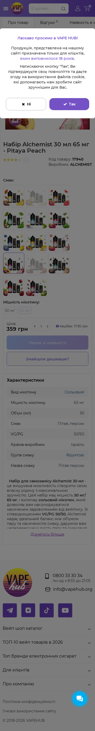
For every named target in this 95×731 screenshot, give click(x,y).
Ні (29, 104)
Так (72, 104)
